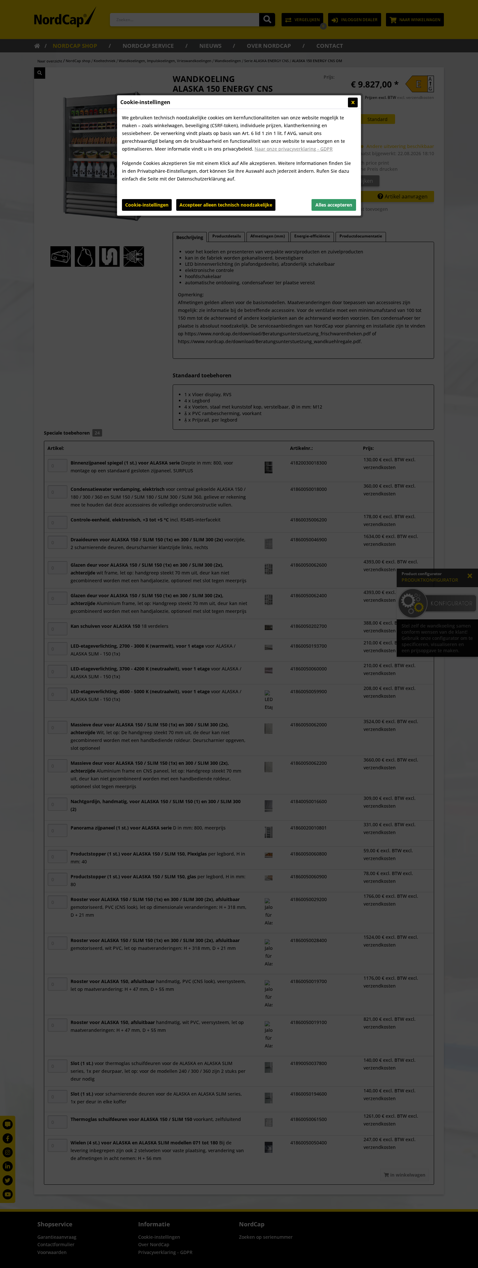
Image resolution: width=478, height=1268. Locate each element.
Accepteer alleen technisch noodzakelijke (225, 205)
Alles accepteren (333, 205)
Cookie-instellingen (146, 205)
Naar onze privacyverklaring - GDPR (294, 149)
